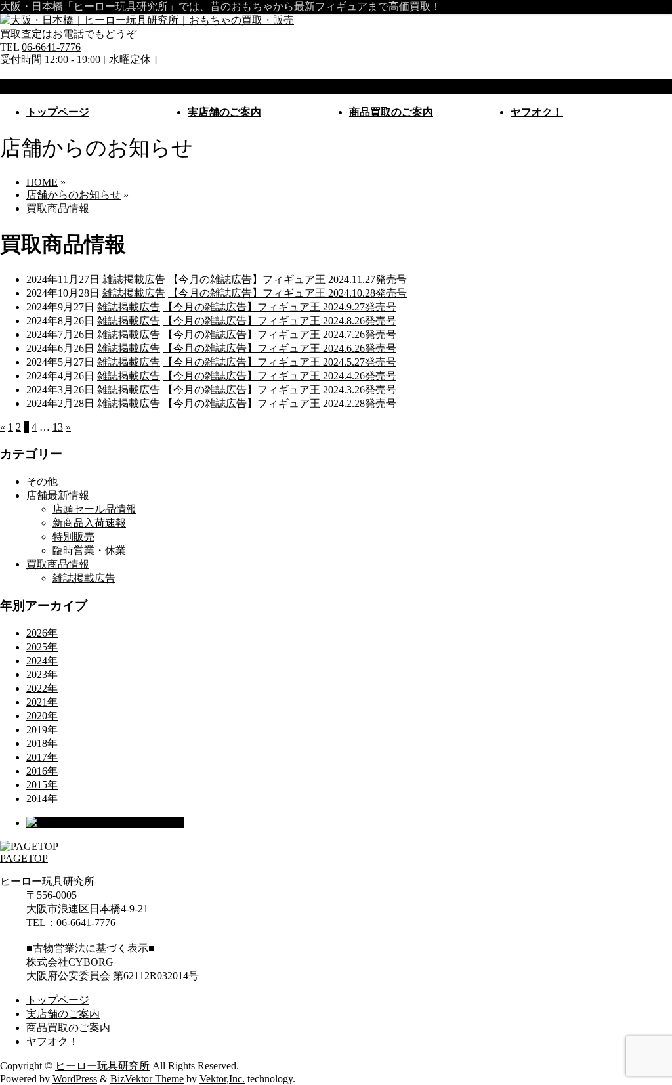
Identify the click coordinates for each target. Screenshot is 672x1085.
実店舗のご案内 (63, 1013)
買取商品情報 (57, 564)
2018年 (42, 743)
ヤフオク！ (52, 1041)
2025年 (42, 646)
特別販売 (73, 536)
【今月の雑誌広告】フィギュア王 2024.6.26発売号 (279, 348)
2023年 (42, 674)
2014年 (42, 798)
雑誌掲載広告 (133, 279)
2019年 (42, 729)
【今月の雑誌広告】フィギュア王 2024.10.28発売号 (287, 293)
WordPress (74, 1078)
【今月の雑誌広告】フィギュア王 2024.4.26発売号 (279, 375)
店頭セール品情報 (94, 509)
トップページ (57, 1000)
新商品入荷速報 (89, 522)
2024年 (42, 660)
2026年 (42, 633)
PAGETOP (24, 858)
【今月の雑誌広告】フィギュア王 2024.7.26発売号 (279, 334)
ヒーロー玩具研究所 (102, 1065)
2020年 (42, 715)
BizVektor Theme (147, 1078)
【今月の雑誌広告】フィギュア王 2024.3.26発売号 (279, 389)
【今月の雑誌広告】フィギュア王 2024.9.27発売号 (279, 306)
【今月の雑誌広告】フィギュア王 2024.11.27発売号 (287, 279)
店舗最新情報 (57, 495)
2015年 (42, 784)
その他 (42, 481)
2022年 (42, 688)
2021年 (42, 702)
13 (57, 427)
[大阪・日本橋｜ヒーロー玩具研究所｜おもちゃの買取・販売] (147, 20)
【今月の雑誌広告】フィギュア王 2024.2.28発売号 (279, 403)
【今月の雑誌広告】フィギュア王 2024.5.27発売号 (279, 362)
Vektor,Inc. (222, 1078)
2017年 (42, 757)
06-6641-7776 (51, 47)
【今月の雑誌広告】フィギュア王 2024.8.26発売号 (279, 320)
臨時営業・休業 (89, 550)
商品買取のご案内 (68, 1027)
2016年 (42, 771)
